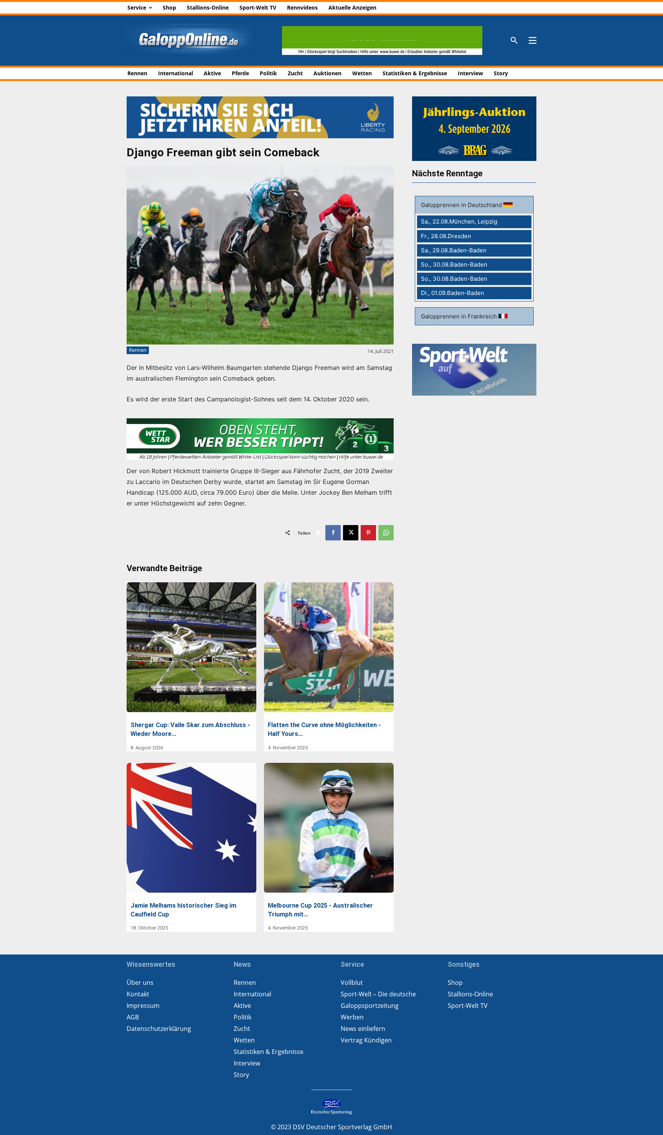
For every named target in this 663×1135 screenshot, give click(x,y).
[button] (514, 40)
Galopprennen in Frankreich (459, 316)
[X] (350, 532)
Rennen (138, 349)
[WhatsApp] (386, 532)
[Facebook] (333, 532)
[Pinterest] (368, 532)
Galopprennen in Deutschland (462, 205)
